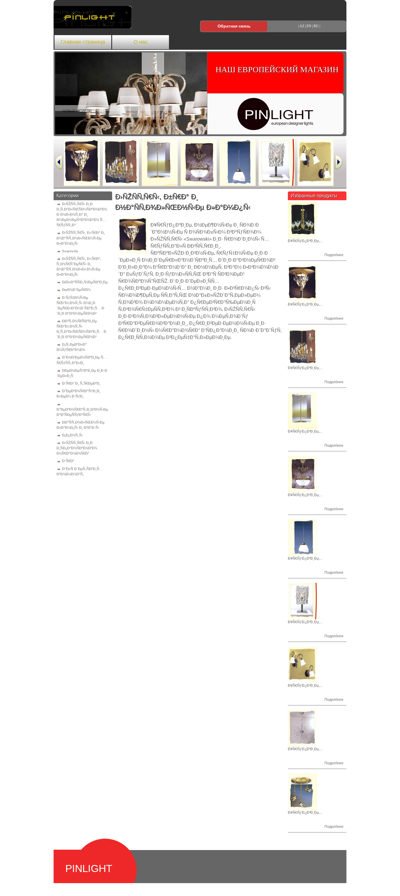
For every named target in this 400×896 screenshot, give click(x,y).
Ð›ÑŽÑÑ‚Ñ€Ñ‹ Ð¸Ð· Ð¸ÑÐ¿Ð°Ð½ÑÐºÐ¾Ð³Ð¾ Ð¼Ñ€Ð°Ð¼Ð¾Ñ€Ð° (77, 448)
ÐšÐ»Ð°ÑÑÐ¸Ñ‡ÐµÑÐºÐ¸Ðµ (85, 282)
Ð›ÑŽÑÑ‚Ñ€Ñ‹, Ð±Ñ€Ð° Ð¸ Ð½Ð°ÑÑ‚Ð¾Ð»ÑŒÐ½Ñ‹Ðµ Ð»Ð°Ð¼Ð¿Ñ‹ (81, 238)
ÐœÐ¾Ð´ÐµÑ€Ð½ (76, 290)
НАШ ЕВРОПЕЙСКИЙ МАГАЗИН (277, 69)
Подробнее (333, 255)
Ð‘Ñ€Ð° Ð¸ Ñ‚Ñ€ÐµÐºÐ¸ (81, 383)
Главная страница (83, 42)
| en (308, 26)
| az (301, 26)
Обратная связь (234, 26)
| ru (315, 26)
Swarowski (70, 251)
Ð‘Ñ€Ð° (68, 461)
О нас (141, 42)
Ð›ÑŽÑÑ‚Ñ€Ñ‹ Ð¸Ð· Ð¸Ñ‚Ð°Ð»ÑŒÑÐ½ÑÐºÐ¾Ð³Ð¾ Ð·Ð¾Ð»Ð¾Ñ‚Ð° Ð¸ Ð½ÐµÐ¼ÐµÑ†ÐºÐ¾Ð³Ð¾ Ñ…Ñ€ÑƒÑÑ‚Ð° (82, 214)
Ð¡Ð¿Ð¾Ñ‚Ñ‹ (72, 435)
